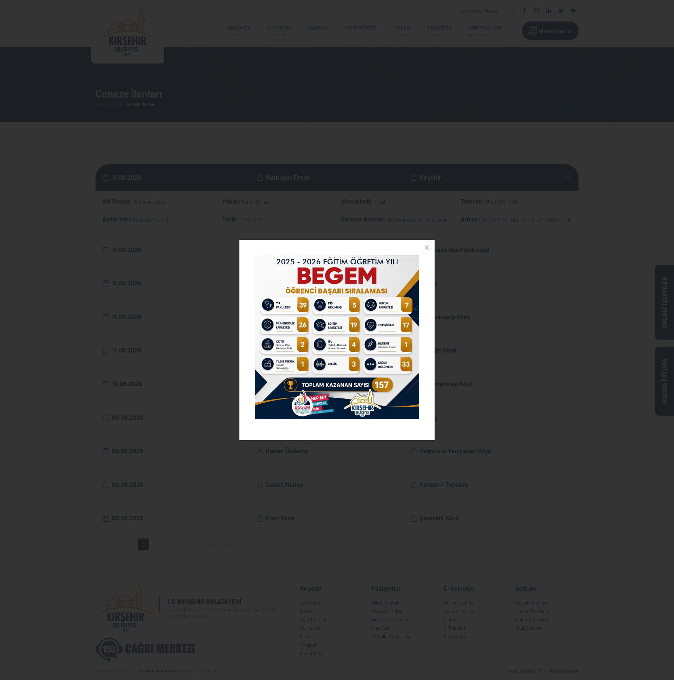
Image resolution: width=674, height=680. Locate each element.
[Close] (427, 247)
